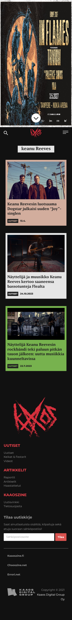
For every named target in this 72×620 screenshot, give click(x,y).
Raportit (9, 477)
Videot (8, 461)
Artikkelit (10, 481)
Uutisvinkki (11, 502)
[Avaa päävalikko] (65, 133)
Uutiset (9, 452)
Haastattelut (12, 485)
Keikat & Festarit (15, 456)
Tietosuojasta (13, 506)
